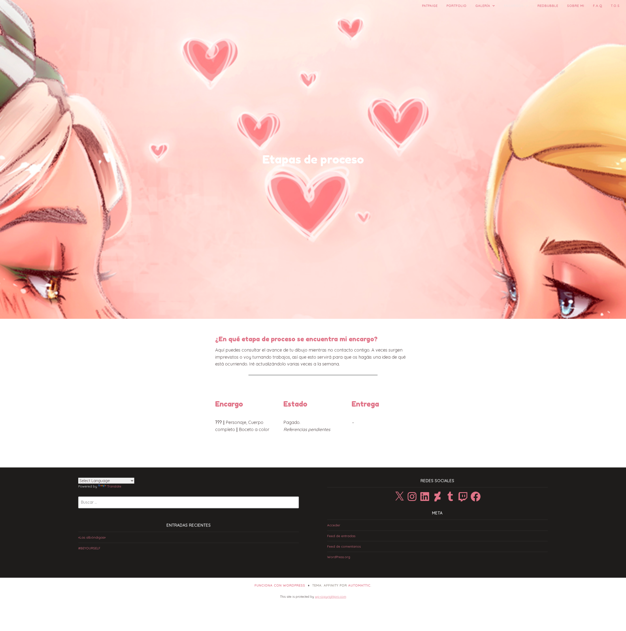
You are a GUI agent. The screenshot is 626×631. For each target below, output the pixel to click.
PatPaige (430, 6)
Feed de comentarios (344, 546)
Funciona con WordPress (280, 585)
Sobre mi (575, 6)
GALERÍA (482, 6)
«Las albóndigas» (92, 537)
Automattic (359, 585)
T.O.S (615, 6)
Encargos (514, 6)
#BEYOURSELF (89, 548)
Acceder (333, 525)
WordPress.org (338, 557)
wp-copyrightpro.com (330, 596)
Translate (114, 486)
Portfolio (457, 6)
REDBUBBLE (547, 6)
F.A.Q (597, 6)
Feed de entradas (341, 536)
